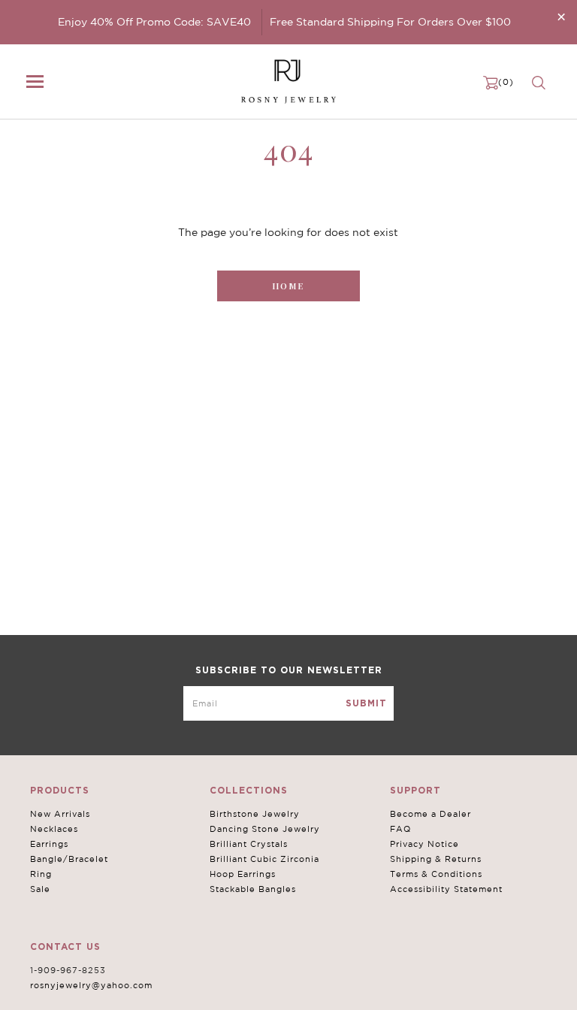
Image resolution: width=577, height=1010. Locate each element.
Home (288, 286)
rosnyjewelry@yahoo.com (91, 985)
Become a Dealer (430, 813)
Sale (40, 889)
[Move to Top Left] (121, 991)
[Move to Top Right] (129, 991)
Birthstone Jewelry (255, 813)
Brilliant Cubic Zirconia (264, 858)
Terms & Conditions (436, 873)
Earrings (49, 843)
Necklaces (54, 828)
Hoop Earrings (243, 873)
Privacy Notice (424, 843)
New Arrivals (60, 813)
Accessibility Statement (446, 889)
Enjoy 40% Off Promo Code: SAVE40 (154, 22)
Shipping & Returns (436, 858)
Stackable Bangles (253, 889)
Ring (41, 873)
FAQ (400, 828)
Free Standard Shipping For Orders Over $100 (390, 22)
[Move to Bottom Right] (129, 999)
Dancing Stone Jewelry (265, 828)
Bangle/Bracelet (69, 858)
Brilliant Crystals (249, 843)
